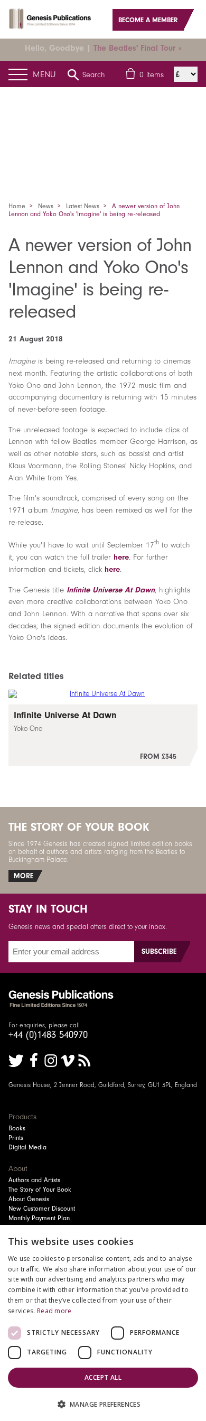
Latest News (82, 206)
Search (93, 74)
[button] (103, 1404)
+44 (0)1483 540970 (48, 1035)
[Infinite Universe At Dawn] (103, 735)
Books (16, 1128)
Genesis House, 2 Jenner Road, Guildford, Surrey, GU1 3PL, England (102, 1085)
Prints (15, 1137)
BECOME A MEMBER (148, 20)
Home (16, 206)
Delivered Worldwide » (143, 48)
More (23, 876)
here (121, 557)
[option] (103, 125)
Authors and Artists (34, 1180)
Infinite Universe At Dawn (111, 590)
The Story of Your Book (39, 1189)
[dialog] (103, 1323)
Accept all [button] (103, 1377)
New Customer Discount (41, 1208)
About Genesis (28, 1199)
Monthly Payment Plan (39, 1218)
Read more (54, 1310)
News (45, 206)
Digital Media (27, 1147)
